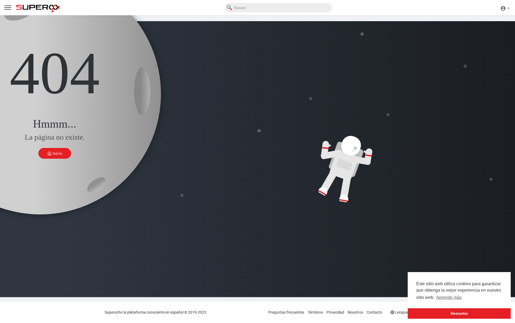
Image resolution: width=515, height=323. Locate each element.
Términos (315, 312)
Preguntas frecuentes (286, 312)
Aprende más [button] (449, 297)
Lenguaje (402, 312)
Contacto (374, 312)
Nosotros (355, 312)
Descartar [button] (459, 313)
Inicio (57, 153)
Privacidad (335, 312)
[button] (505, 8)
